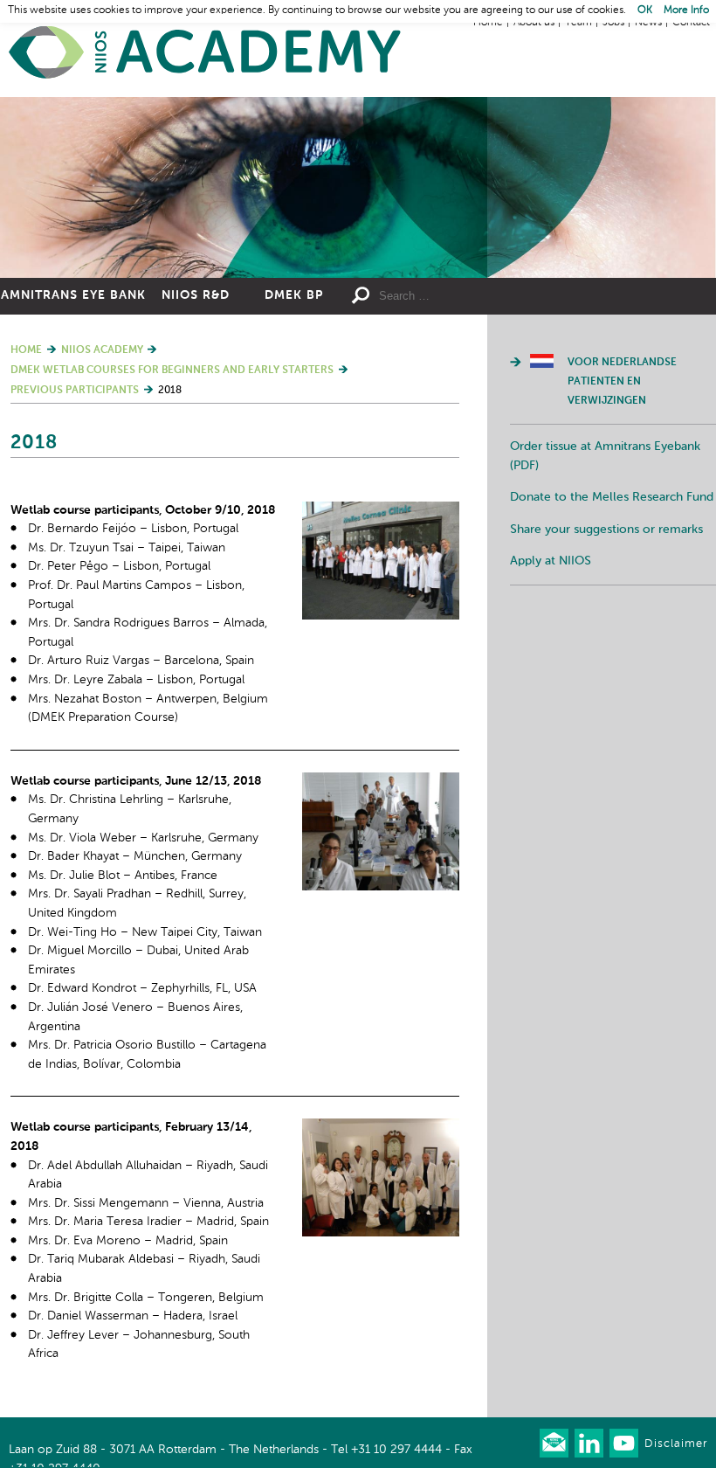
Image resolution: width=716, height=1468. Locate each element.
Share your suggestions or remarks (606, 529)
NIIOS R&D (196, 295)
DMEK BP (294, 295)
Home (205, 53)
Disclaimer (675, 1444)
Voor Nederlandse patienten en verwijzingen (622, 381)
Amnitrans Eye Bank (73, 295)
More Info (686, 10)
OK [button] (644, 10)
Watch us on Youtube (623, 1443)
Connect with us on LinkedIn (589, 1443)
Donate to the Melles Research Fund (611, 497)
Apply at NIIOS (550, 561)
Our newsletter (554, 1443)
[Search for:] (458, 296)
